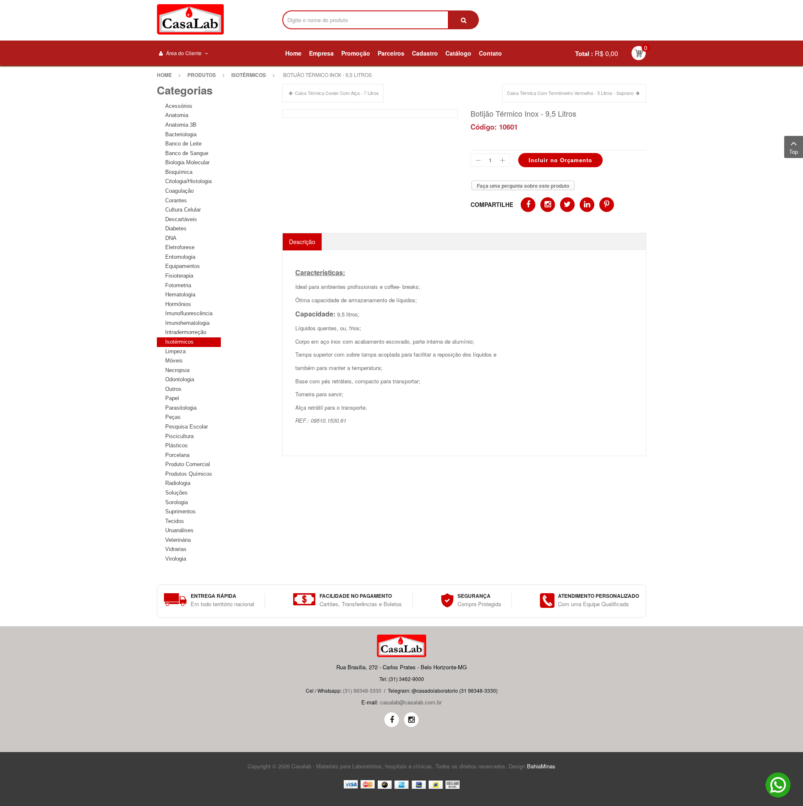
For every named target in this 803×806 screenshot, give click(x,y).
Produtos (201, 75)
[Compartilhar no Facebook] (528, 204)
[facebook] (391, 719)
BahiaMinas (541, 766)
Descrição (302, 241)
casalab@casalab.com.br (411, 702)
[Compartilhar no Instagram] (547, 204)
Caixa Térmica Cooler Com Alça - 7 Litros (337, 92)
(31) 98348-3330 (362, 690)
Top (793, 152)
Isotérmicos (248, 75)
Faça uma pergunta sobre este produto (523, 185)
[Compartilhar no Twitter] (567, 204)
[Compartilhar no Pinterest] (606, 204)
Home (164, 75)
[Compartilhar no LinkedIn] (587, 204)
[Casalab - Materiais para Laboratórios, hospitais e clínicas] (190, 19)
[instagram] (411, 719)
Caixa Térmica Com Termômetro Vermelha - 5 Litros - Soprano (570, 92)
